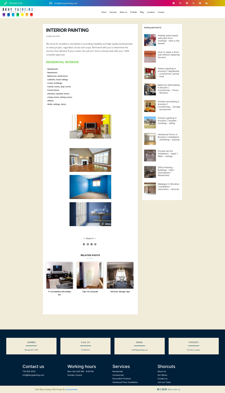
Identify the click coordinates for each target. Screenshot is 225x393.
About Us (162, 371)
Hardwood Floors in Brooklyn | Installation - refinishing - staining (168, 137)
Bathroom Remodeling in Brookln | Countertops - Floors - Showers (169, 89)
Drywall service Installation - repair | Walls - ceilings (168, 153)
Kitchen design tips (120, 291)
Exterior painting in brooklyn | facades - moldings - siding (168, 120)
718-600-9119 (15, 3)
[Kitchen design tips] (120, 275)
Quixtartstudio (71, 389)
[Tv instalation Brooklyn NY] (59, 275)
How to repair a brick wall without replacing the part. (169, 55)
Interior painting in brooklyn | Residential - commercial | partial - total (168, 72)
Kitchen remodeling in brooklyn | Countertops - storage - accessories (169, 105)
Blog (142, 12)
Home (104, 12)
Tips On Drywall (90, 291)
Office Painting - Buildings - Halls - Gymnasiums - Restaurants (166, 171)
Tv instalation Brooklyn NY (59, 293)
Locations (151, 12)
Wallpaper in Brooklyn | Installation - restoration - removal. (168, 186)
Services (113, 12)
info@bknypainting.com (65, 3)
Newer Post (53, 305)
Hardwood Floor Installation (125, 382)
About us (123, 12)
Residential (118, 371)
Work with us (173, 389)
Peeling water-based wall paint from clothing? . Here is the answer (168, 39)
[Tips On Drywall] (90, 275)
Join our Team (164, 382)
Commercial (118, 375)
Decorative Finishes (122, 378)
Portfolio (133, 12)
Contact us (162, 378)
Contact (161, 12)
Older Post (128, 305)
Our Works (162, 375)
